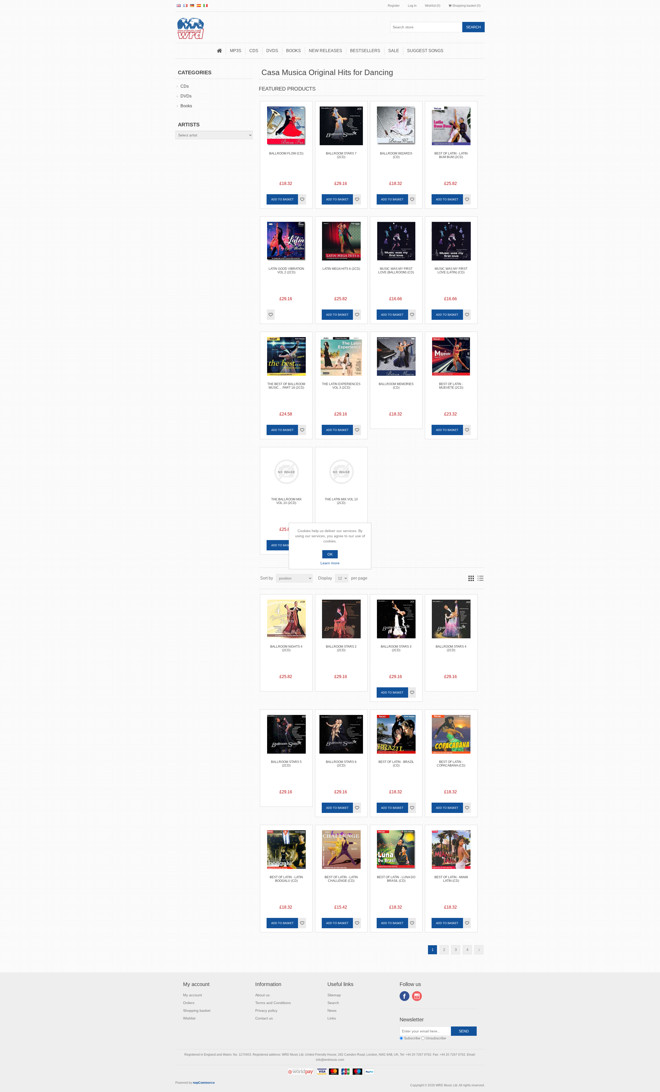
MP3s (235, 50)
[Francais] (185, 5)
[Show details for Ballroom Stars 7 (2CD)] (341, 127)
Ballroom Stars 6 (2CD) (341, 763)
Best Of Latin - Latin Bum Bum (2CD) (451, 155)
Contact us (264, 1018)
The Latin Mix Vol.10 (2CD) (341, 501)
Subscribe (412, 1038)
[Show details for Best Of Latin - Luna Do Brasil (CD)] (396, 851)
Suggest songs (425, 50)
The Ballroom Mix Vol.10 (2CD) (286, 501)
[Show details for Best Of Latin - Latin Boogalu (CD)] (286, 851)
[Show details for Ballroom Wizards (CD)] (396, 127)
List (480, 578)
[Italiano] (205, 5)
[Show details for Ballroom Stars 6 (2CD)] (341, 736)
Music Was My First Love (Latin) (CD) (451, 270)
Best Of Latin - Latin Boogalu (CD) (286, 879)
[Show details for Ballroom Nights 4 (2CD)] (286, 620)
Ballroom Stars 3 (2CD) (396, 648)
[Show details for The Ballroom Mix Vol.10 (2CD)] (286, 473)
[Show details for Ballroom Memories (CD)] (396, 358)
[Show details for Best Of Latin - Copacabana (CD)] (451, 736)
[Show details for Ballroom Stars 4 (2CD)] (451, 620)
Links (331, 1018)
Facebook (404, 996)
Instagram (417, 996)
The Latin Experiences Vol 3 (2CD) (341, 385)
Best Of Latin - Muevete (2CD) (451, 385)
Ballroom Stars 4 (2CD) (451, 648)
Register (394, 5)
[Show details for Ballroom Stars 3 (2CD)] (396, 620)
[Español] (199, 5)
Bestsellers (365, 50)
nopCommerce (204, 1083)
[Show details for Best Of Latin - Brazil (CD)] (396, 736)
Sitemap (334, 995)
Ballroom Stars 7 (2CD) (341, 155)
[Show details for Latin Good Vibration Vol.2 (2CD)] (286, 243)
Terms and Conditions (273, 1003)
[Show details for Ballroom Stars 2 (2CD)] (341, 620)
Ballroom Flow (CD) (286, 153)
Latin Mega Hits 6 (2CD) (341, 269)
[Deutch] (192, 5)
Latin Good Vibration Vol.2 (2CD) (286, 270)
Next (478, 949)
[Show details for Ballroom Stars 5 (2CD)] (286, 736)
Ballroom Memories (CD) (396, 385)
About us (262, 995)
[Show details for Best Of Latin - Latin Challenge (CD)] (341, 851)
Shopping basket (196, 1010)
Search (333, 1003)
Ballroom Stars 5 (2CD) (286, 763)
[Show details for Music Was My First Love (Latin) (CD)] (451, 243)
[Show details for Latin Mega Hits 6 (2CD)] (341, 243)
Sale (393, 50)
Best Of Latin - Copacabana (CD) (451, 763)
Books (293, 50)
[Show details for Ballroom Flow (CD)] (286, 127)
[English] (179, 5)
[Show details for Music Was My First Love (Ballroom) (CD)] (396, 243)
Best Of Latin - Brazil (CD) (396, 763)
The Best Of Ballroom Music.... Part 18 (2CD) (286, 385)
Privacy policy (266, 1010)
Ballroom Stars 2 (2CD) (341, 648)
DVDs (272, 50)
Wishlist (189, 1018)
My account (192, 995)
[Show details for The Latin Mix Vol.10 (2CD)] (341, 473)
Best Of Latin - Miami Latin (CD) (451, 879)
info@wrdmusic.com (330, 1060)
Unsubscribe (436, 1038)
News (331, 1010)
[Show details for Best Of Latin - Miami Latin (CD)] (451, 851)
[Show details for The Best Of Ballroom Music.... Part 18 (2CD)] (286, 358)
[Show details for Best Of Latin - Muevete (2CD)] (451, 358)
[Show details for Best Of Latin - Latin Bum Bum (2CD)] (451, 127)
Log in (412, 5)
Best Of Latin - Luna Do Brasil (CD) (396, 879)
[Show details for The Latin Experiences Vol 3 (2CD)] (341, 358)
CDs (253, 50)
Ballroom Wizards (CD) (396, 155)
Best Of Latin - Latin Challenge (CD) (341, 879)
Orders (188, 1003)
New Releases (325, 50)
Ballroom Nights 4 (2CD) (286, 648)
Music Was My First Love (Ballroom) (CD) (396, 270)
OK (330, 554)
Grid (471, 578)
